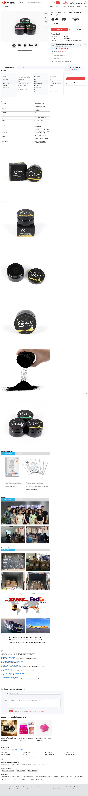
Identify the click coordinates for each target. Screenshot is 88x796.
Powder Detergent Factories (27, 776)
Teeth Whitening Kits (69, 752)
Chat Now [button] (79, 29)
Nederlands (46, 788)
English (14, 788)
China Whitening (5, 776)
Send (11, 711)
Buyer (57, 6)
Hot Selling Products (27, 752)
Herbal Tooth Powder (21, 770)
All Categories (6, 6)
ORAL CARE (25, 754)
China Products (19, 786)
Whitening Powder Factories (66, 776)
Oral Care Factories (15, 776)
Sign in (85, 3)
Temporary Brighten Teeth (49, 754)
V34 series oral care (48, 752)
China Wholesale (39, 786)
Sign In (53, 61)
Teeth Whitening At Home (53, 776)
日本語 (58, 788)
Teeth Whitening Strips (5, 754)
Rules (86, 6)
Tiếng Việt (73, 788)
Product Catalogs (19, 749)
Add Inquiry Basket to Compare (25, 50)
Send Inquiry (59, 29)
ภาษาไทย (65, 788)
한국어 (54, 788)
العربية (51, 788)
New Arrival (3, 752)
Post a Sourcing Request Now (37, 711)
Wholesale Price (46, 786)
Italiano (37, 788)
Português (22, 788)
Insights (76, 786)
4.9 (71, 69)
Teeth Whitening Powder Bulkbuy (36, 779)
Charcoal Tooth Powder (30, 9)
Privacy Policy (63, 790)
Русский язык (32, 788)
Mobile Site (72, 786)
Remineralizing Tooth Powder (8, 770)
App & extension (71, 6)
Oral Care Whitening (79, 776)
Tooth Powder (22, 9)
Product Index (66, 786)
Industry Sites (52, 786)
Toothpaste (67, 757)
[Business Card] (84, 73)
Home (2, 9)
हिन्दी (61, 788)
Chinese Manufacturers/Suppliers (28, 786)
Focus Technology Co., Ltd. (35, 790)
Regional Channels (59, 786)
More (2, 782)
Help (64, 6)
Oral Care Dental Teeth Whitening (20, 779)
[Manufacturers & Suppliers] (8, 2)
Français (27, 788)
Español (18, 788)
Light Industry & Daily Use (9, 9)
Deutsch (41, 788)
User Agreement (51, 790)
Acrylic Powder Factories (41, 776)
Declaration (57, 790)
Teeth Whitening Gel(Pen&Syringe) (29, 757)
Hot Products (12, 786)
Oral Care (16, 9)
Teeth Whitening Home (6, 779)
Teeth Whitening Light (69, 754)
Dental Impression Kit (5, 757)
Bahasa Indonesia (80, 788)
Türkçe (69, 788)
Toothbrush (46, 757)
